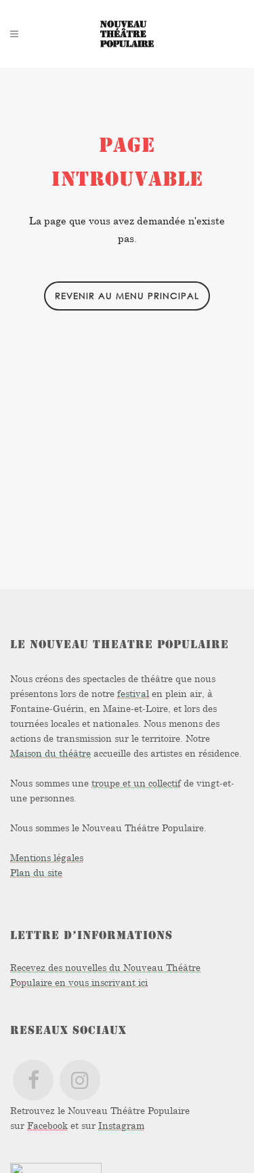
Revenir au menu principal (127, 296)
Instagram (121, 1125)
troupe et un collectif (136, 783)
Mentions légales (46, 857)
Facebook (47, 1125)
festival (133, 693)
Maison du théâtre (50, 753)
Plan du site (36, 872)
